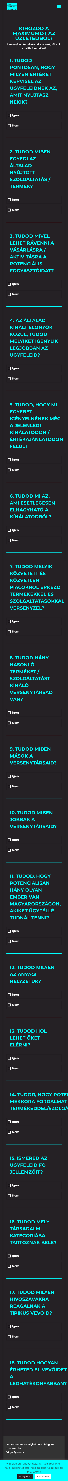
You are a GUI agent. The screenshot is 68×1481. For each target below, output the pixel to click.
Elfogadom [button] (25, 1476)
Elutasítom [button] (43, 1476)
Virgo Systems (15, 1452)
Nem (15, 125)
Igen (15, 115)
